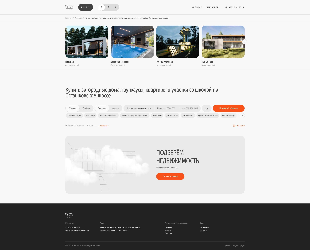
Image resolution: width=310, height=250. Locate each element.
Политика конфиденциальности (88, 246)
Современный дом (74, 115)
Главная (68, 18)
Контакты (203, 230)
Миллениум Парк (228, 115)
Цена (159, 108)
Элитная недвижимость (108, 115)
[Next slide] (244, 41)
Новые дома (157, 115)
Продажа (78, 18)
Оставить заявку (170, 176)
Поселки (168, 233)
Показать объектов (228, 108)
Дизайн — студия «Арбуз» (235, 246)
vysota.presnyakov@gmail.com (77, 230)
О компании (204, 227)
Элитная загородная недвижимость (135, 115)
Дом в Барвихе (187, 115)
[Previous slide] (65, 41)
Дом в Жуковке (172, 115)
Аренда (168, 230)
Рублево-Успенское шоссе (207, 115)
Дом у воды (90, 115)
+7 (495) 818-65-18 (72, 227)
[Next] (242, 115)
